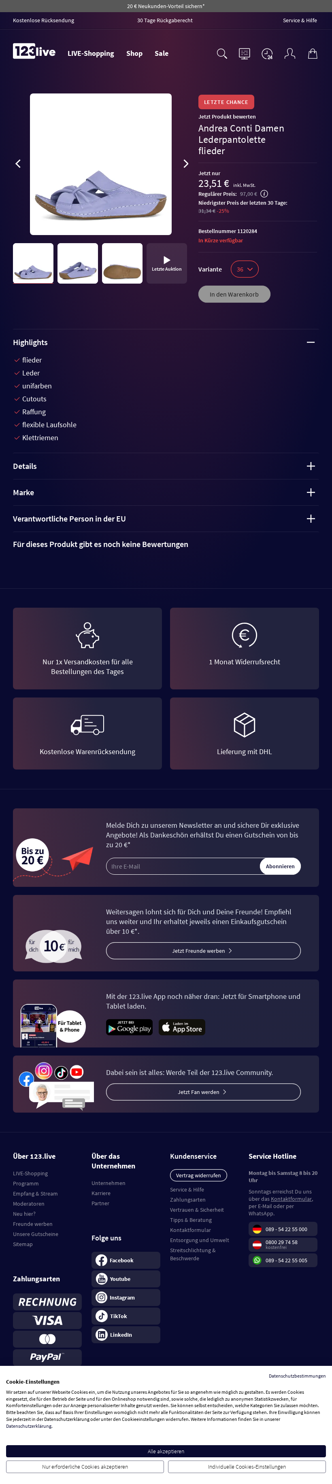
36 (240, 269)
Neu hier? (24, 1213)
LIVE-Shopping (91, 53)
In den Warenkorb (234, 294)
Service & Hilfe (187, 1189)
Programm (26, 1183)
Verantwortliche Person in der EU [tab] (69, 518)
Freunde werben (33, 1223)
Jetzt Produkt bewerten (227, 116)
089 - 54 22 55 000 (286, 1229)
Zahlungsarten (188, 1199)
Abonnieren (280, 866)
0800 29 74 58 (282, 1242)
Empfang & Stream (35, 1193)
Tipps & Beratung (191, 1219)
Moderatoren (29, 1203)
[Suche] (221, 52)
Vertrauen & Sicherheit (197, 1209)
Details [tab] (25, 466)
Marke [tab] (23, 492)
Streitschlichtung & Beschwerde (193, 1254)
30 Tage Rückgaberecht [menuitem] (165, 20)
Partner (100, 1203)
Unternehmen (109, 1183)
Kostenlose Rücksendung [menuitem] (43, 20)
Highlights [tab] (30, 342)
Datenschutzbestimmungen (297, 1376)
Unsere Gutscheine (35, 1234)
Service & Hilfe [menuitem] (300, 20)
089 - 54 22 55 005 (286, 1260)
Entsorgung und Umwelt (199, 1240)
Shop (134, 53)
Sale (161, 53)
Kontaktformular (190, 1230)
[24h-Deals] (267, 53)
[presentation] (18, 165)
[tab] (166, 544)
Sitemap (23, 1244)
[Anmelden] (289, 52)
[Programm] (244, 52)
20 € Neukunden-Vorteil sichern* (166, 6)
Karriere (101, 1193)
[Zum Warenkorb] (312, 52)
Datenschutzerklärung (28, 1426)
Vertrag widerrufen (198, 1175)
